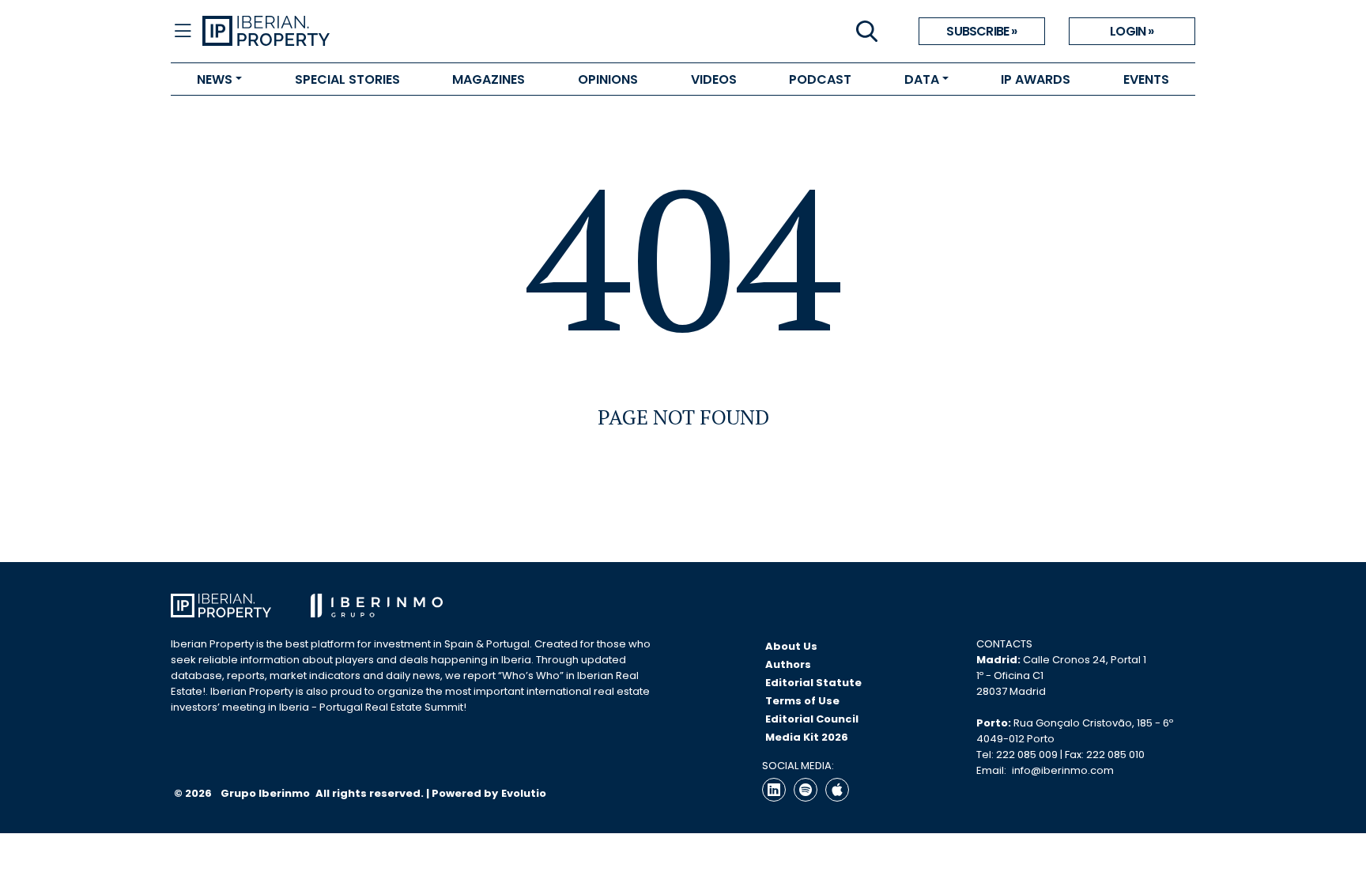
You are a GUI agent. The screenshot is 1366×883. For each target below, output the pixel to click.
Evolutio (523, 793)
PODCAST (820, 79)
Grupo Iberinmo (266, 793)
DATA (921, 79)
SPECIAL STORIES (347, 79)
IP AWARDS (1035, 79)
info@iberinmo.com (1063, 770)
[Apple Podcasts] (837, 790)
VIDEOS (714, 79)
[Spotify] (805, 790)
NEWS (214, 79)
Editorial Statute (813, 682)
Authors (788, 664)
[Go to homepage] (442, 31)
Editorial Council (811, 718)
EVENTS (1146, 79)
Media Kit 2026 (806, 737)
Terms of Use (802, 700)
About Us (791, 646)
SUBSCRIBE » (981, 31)
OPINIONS (608, 79)
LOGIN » (1131, 31)
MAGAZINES (488, 79)
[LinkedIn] (774, 790)
